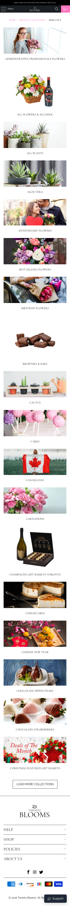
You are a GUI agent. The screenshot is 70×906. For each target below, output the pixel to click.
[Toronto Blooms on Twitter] (41, 872)
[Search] (56, 9)
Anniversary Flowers (35, 215)
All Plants (35, 138)
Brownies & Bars (35, 340)
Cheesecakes (35, 598)
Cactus (35, 387)
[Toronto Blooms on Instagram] (35, 872)
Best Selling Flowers (35, 254)
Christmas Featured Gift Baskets (35, 753)
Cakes (35, 426)
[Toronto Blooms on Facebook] (28, 872)
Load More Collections (35, 784)
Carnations (35, 504)
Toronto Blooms (27, 897)
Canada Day (35, 465)
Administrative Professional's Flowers (35, 44)
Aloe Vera (35, 177)
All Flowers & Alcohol (35, 91)
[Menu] (1, 9)
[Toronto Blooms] (35, 9)
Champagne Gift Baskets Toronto (35, 551)
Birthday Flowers (35, 293)
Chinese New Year (35, 637)
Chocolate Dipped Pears (35, 676)
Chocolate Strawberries (35, 714)
